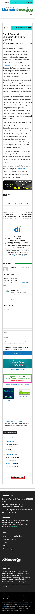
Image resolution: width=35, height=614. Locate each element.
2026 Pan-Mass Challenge (17, 369)
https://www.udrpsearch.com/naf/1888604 (15, 283)
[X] (11, 549)
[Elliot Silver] (4, 43)
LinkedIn (23, 256)
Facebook (17, 256)
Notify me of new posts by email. (14, 349)
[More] (27, 204)
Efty (8, 400)
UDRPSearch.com (9, 65)
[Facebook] (3, 549)
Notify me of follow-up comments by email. (16, 347)
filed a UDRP (22, 169)
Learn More (14, 526)
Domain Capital (11, 454)
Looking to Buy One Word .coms (17, 384)
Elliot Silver (11, 43)
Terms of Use (21, 249)
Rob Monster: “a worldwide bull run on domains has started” (10, 216)
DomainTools (10, 441)
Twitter (11, 256)
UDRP (9, 194)
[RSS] (7, 549)
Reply (4, 285)
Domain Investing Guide (13, 422)
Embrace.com (10, 463)
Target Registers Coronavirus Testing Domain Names (25, 216)
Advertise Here (11, 438)
